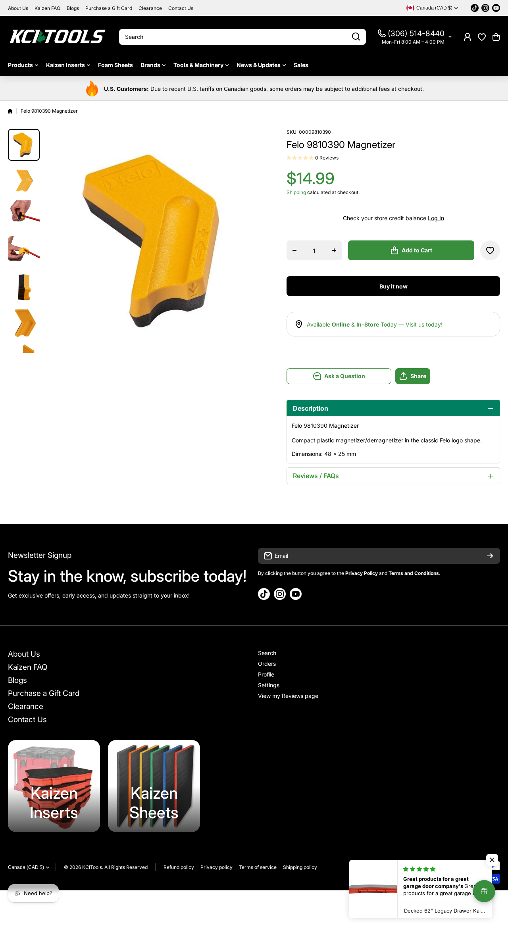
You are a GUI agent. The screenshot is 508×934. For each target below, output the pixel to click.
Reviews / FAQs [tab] (316, 476)
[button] (496, 37)
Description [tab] (310, 408)
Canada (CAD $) (26, 867)
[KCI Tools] (57, 37)
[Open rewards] (484, 891)
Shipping (296, 192)
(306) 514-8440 (416, 33)
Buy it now (393, 286)
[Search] (356, 37)
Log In (436, 218)
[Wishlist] (482, 37)
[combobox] (242, 37)
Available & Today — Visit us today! (375, 324)
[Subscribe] (490, 556)
